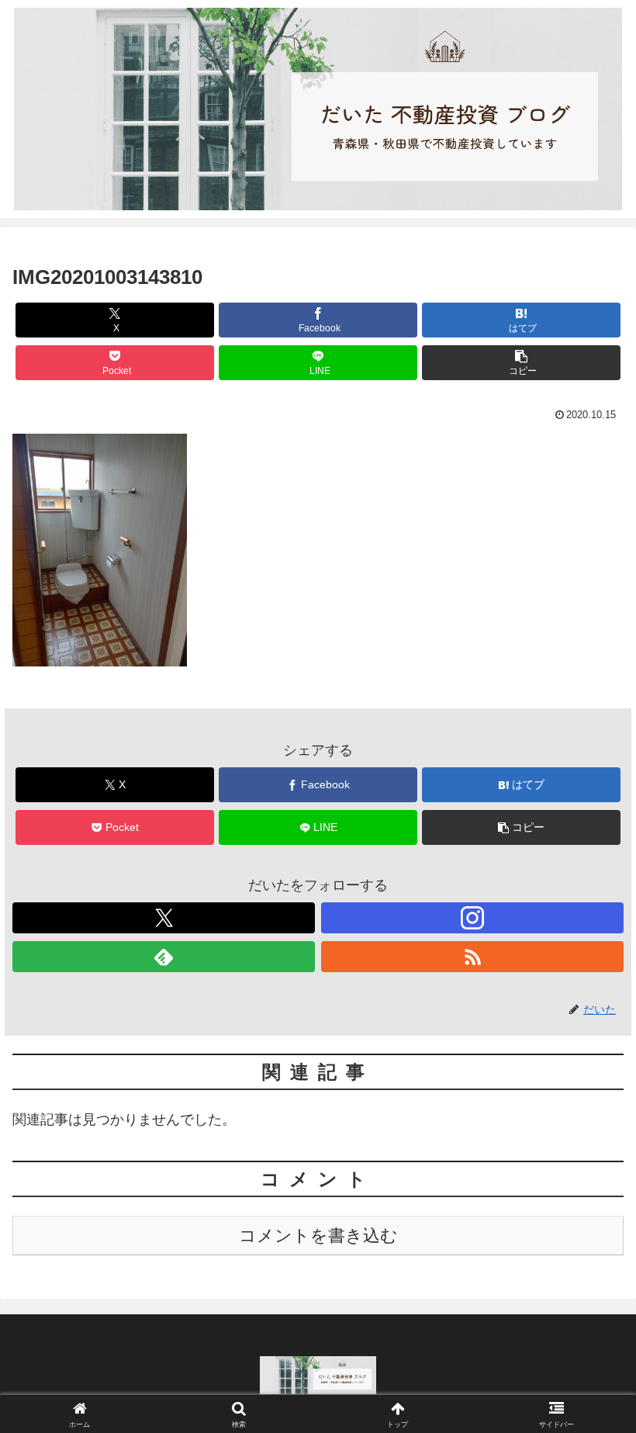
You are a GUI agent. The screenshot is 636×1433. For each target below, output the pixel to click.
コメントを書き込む (318, 1235)
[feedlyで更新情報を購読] (163, 956)
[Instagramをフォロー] (472, 917)
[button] (521, 362)
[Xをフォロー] (163, 917)
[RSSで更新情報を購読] (472, 956)
